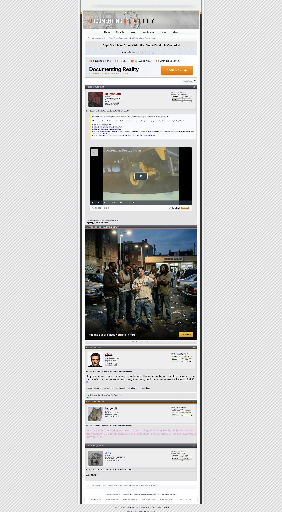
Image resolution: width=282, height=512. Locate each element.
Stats (175, 32)
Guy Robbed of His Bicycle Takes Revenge (160, 494)
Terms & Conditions (130, 499)
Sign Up (120, 32)
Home (107, 32)
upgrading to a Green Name (138, 388)
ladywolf (111, 408)
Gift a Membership (166, 499)
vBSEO (152, 511)
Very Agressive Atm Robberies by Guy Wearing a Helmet (126, 494)
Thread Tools (188, 81)
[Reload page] (88, 38)
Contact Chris (96, 499)
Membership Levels (149, 499)
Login (133, 32)
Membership (149, 32)
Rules (163, 32)
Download (180, 208)
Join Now (174, 70)
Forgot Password (112, 499)
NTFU (188, 499)
